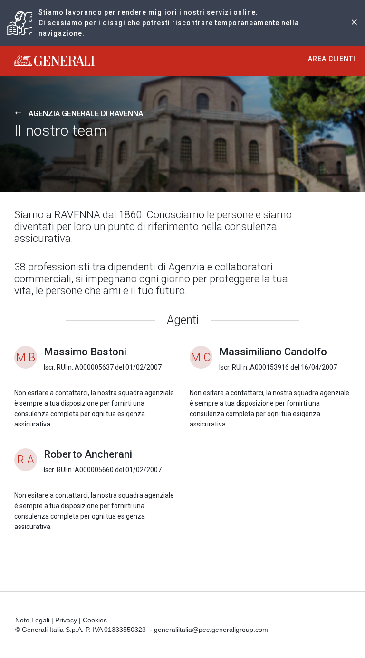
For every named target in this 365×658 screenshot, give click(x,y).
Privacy (66, 620)
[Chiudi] (354, 23)
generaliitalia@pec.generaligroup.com (211, 629)
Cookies (95, 620)
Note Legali (32, 620)
